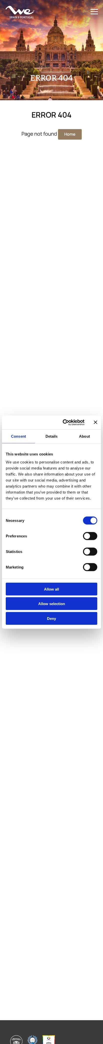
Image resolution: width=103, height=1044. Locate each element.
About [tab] (84, 436)
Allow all (51, 589)
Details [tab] (52, 436)
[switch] (90, 536)
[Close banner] (95, 422)
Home (70, 134)
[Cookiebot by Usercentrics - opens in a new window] (63, 422)
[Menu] (94, 12)
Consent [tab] (18, 436)
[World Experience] (20, 12)
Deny (51, 618)
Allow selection (51, 604)
